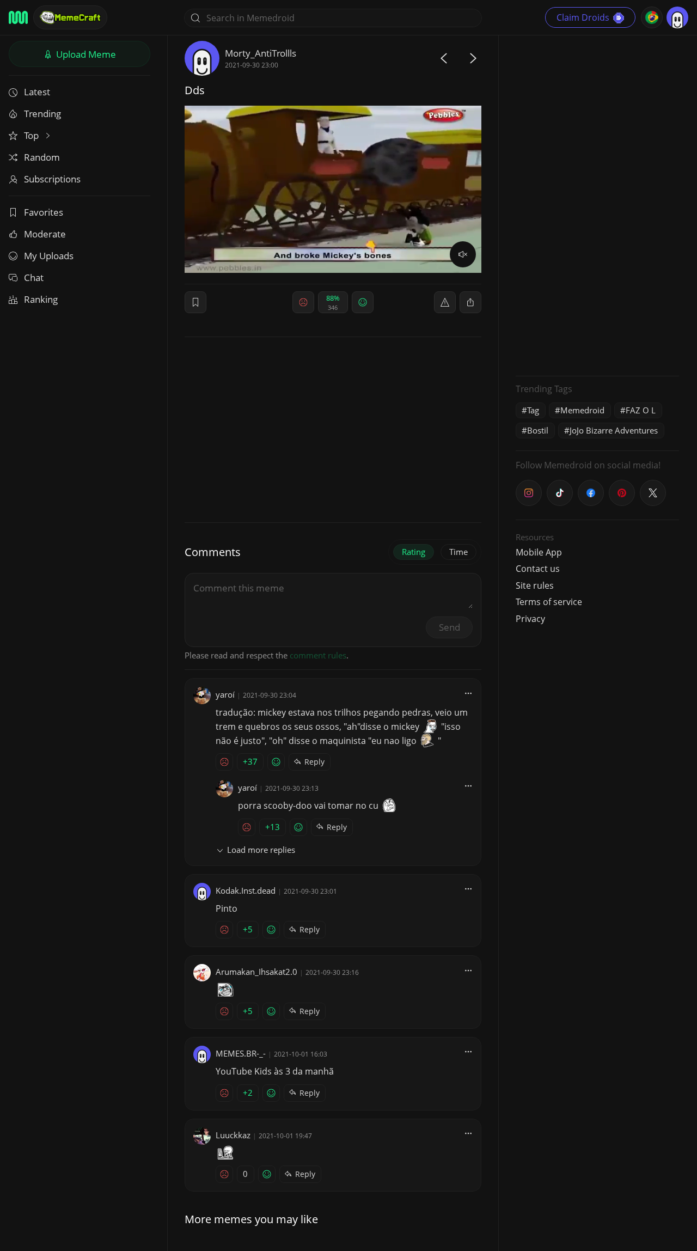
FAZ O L (641, 410)
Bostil (537, 430)
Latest (37, 92)
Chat (34, 277)
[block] (470, 302)
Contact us (538, 569)
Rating (413, 551)
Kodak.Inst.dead (245, 890)
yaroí (225, 694)
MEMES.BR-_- (240, 1053)
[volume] (463, 254)
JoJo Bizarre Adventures (614, 430)
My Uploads (49, 255)
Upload (85, 54)
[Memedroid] (18, 17)
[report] (445, 302)
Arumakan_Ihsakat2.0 (256, 971)
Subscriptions (52, 179)
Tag (533, 410)
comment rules (318, 655)
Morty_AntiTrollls (260, 53)
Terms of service (549, 602)
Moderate (45, 234)
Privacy (530, 619)
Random (42, 157)
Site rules (535, 585)
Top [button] (32, 135)
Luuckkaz (233, 1135)
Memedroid (582, 410)
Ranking (41, 299)
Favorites (43, 212)
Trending (42, 113)
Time (458, 551)
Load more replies (261, 849)
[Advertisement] (597, 204)
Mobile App (539, 552)
